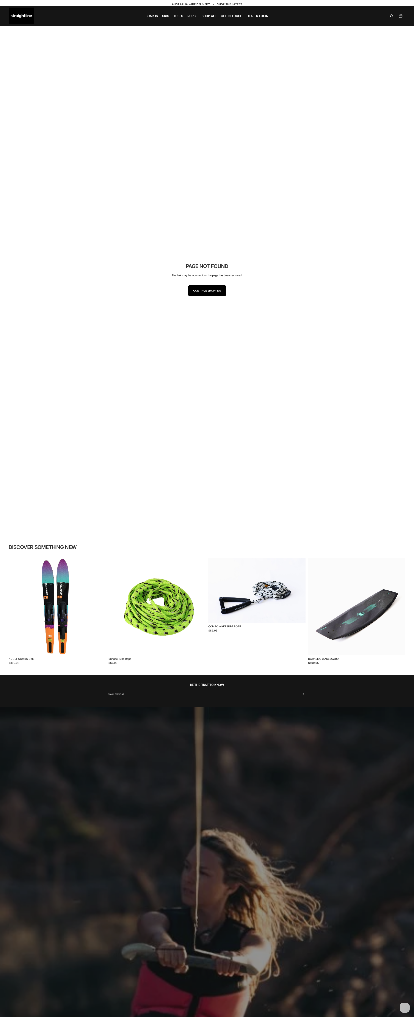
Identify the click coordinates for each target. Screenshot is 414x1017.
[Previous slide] (15, 606)
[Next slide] (99, 606)
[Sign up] (303, 694)
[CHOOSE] (99, 648)
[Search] (391, 16)
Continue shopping (207, 290)
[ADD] (199, 648)
